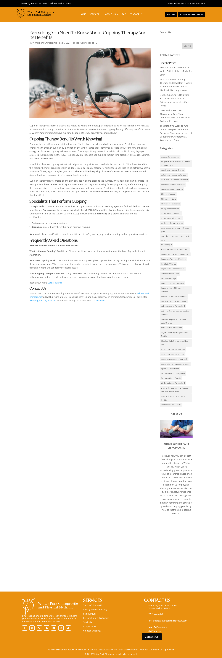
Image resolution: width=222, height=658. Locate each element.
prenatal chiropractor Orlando (173, 301)
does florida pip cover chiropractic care (175, 238)
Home (83, 14)
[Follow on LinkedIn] (46, 628)
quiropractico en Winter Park (173, 306)
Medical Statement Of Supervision (157, 649)
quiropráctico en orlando (171, 327)
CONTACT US (135, 14)
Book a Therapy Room (191, 14)
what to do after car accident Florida (173, 398)
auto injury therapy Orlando (172, 170)
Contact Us (152, 636)
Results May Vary (108, 649)
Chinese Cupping (168, 194)
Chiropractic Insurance (170, 203)
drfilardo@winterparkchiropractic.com (186, 3)
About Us (110, 14)
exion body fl (166, 244)
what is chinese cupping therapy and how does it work (174, 390)
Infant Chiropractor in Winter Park (175, 254)
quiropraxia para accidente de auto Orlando (173, 321)
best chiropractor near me (172, 189)
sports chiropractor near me (173, 349)
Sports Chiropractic (93, 605)
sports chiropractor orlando (172, 354)
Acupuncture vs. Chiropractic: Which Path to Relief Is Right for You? (176, 71)
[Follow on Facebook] (24, 628)
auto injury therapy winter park (174, 175)
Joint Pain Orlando (168, 264)
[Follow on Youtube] (53, 628)
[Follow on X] (32, 628)
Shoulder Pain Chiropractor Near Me (175, 343)
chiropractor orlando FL (85, 42)
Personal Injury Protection (96, 618)
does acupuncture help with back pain (175, 230)
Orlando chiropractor (170, 273)
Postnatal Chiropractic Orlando (174, 296)
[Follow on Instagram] (61, 628)
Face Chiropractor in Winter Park (174, 249)
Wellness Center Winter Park (173, 383)
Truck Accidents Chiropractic (173, 373)
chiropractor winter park (171, 218)
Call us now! (99, 300)
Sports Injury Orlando (170, 368)
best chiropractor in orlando (173, 184)
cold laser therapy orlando (172, 223)
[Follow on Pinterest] (39, 628)
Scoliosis (87, 622)
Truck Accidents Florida (171, 378)
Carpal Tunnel (55, 282)
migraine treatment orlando (173, 268)
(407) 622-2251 (155, 613)
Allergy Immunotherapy (95, 609)
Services (94, 14)
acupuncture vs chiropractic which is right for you (175, 163)
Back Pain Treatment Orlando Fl (174, 179)
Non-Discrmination (128, 649)
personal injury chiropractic (172, 283)
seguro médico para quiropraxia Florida (174, 334)
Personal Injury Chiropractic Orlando (172, 290)
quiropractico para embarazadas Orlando (175, 313)
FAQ (124, 14)
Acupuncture (89, 626)
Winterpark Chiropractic (44, 42)
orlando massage (168, 278)
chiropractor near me (170, 208)
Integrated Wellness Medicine (173, 259)
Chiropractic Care (168, 199)
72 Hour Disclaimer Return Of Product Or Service (73, 649)
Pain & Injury (89, 613)
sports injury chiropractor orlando (175, 364)
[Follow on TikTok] (68, 628)
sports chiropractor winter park (174, 359)
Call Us (171, 14)
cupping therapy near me (43, 300)
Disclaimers (54, 621)
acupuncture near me (170, 157)
